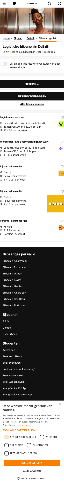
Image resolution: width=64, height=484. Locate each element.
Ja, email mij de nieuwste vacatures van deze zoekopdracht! (35, 65)
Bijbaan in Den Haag (14, 298)
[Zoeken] (51, 4)
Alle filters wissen (32, 104)
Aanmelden (9, 349)
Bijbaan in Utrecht (12, 273)
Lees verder (22, 425)
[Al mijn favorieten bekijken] (14, 4)
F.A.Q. (6, 321)
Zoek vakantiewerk (13, 375)
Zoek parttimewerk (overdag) (19, 369)
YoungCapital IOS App (15, 388)
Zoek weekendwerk (13, 381)
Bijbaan (18, 38)
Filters (30, 84)
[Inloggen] (59, 4)
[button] (32, 430)
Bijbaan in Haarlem (13, 286)
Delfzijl (30, 38)
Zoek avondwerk (12, 362)
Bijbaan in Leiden (12, 279)
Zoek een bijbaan (12, 356)
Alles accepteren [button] (32, 462)
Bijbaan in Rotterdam (14, 267)
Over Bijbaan (10, 334)
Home (6, 38)
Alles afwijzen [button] (32, 471)
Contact (7, 327)
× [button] (60, 404)
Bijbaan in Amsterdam (15, 260)
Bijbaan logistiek (47, 38)
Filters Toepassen (32, 96)
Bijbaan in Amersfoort (14, 292)
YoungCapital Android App (17, 394)
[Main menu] (4, 4)
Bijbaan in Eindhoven (14, 305)
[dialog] (32, 442)
